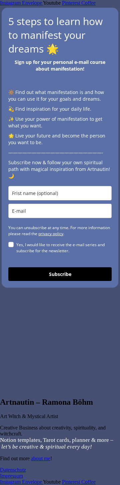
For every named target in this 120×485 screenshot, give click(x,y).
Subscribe (60, 274)
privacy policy (50, 233)
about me (40, 458)
